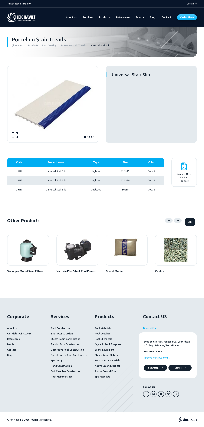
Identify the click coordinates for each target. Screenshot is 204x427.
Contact (166, 17)
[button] (85, 137)
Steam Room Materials (107, 355)
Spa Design (57, 360)
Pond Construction (61, 366)
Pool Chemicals (103, 339)
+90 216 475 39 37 (154, 351)
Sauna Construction (62, 333)
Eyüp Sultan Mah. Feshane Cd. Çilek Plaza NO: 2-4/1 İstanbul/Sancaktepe (167, 343)
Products (104, 17)
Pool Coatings (103, 333)
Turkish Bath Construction (65, 344)
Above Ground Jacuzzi (107, 366)
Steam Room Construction (65, 339)
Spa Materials (102, 376)
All (190, 222)
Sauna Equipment (104, 349)
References (123, 17)
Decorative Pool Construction (67, 349)
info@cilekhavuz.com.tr (157, 357)
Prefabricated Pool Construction (69, 355)
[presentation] (169, 220)
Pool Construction (61, 328)
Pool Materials (103, 328)
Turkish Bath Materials (107, 360)
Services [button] (88, 17)
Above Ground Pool (106, 371)
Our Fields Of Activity (19, 333)
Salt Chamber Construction (66, 371)
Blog (152, 17)
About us (71, 17)
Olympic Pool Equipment (109, 344)
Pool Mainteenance (61, 376)
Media (140, 17)
